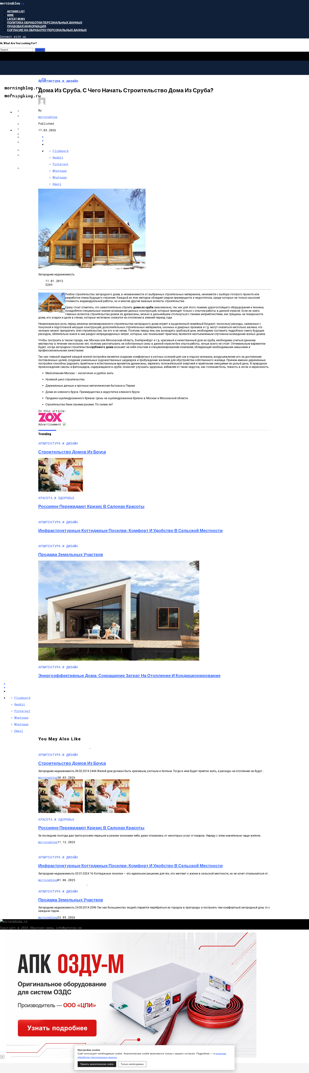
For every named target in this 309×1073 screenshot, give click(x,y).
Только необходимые (132, 1064)
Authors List (16, 11)
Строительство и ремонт (35, 130)
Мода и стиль (25, 112)
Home (10, 15)
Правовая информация (26, 26)
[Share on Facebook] (158, 137)
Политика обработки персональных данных (44, 22)
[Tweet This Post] (158, 140)
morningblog (47, 117)
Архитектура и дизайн (32, 94)
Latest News (16, 18)
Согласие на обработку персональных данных (47, 30)
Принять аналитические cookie (97, 1064)
